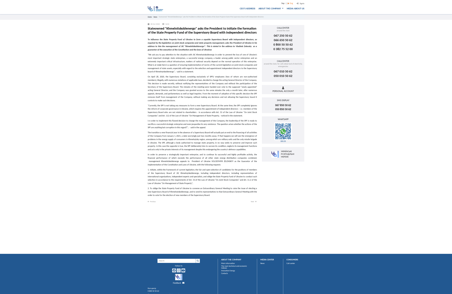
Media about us (295, 9)
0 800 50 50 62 (283, 44)
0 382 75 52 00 (283, 49)
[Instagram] (179, 270)
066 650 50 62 (283, 40)
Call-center (291, 263)
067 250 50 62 (283, 35)
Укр (282, 3)
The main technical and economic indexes (234, 267)
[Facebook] (174, 270)
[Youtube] (183, 270)
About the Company (269, 9)
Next (252, 202)
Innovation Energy (228, 271)
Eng (291, 3)
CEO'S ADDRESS (247, 9)
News (155, 17)
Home (150, 17)
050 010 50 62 (283, 76)
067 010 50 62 (283, 71)
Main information (228, 263)
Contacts (224, 273)
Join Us (283, 141)
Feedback (177, 283)
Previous (153, 202)
